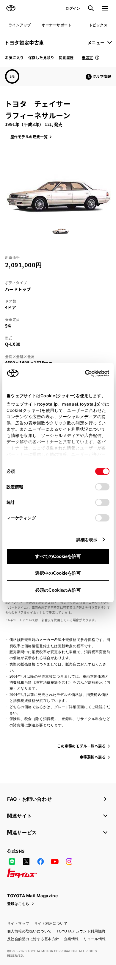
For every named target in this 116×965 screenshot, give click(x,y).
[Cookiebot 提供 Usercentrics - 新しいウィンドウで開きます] (83, 373)
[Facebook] (40, 861)
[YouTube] (54, 861)
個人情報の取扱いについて (29, 931)
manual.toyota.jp (80, 403)
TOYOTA (11, 8)
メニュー (96, 42)
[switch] (102, 486)
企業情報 (71, 939)
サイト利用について (51, 923)
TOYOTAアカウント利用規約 (81, 931)
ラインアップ (20, 25)
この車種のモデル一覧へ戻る (81, 745)
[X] (26, 861)
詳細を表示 (87, 539)
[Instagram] (69, 861)
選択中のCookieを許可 (58, 573)
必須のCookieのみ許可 (58, 590)
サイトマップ (18, 923)
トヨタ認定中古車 (24, 42)
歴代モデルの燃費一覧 (29, 136)
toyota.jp (48, 403)
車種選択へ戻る (93, 757)
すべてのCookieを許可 (58, 556)
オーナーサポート (56, 25)
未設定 (87, 57)
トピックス (98, 25)
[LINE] (12, 861)
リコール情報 (95, 939)
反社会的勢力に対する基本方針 (33, 939)
